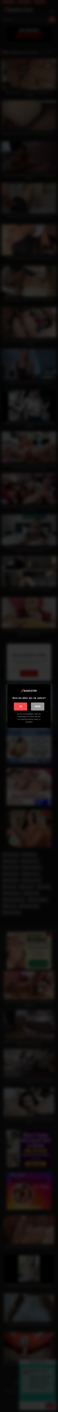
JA (20, 706)
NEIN (37, 706)
